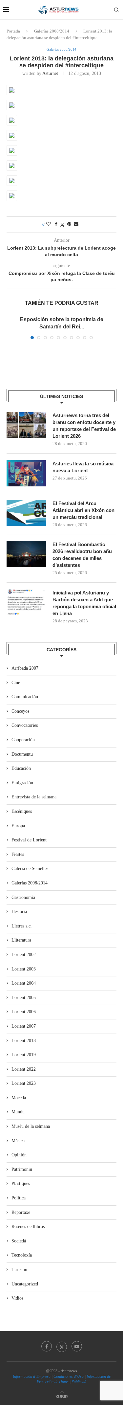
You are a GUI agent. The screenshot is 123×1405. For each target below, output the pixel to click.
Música (18, 1140)
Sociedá (18, 1240)
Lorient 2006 (23, 1011)
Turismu (19, 1269)
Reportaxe (20, 1212)
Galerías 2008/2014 (51, 31)
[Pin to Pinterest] (69, 224)
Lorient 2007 (23, 1026)
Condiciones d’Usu (68, 1376)
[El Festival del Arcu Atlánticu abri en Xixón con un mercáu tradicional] (26, 513)
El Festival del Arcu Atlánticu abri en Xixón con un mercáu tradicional (83, 510)
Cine (15, 682)
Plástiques (20, 1183)
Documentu (22, 754)
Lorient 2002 (23, 954)
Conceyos (20, 711)
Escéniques (21, 811)
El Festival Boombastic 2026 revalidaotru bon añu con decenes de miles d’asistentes (82, 555)
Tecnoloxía (21, 1255)
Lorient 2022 (23, 1069)
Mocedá (18, 1097)
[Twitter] (61, 1346)
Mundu (18, 1111)
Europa (18, 825)
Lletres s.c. (21, 926)
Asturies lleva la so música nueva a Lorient (82, 467)
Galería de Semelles (29, 868)
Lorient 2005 (23, 997)
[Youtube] (77, 1346)
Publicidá (79, 1381)
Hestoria (19, 911)
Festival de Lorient (29, 839)
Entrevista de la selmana (33, 796)
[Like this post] (48, 224)
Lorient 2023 (23, 1083)
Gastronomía (23, 897)
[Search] (116, 9)
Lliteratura (21, 940)
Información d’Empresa (32, 1376)
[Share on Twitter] (62, 225)
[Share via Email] (76, 224)
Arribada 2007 (24, 668)
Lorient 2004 (23, 983)
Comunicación (24, 696)
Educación (21, 768)
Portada (13, 31)
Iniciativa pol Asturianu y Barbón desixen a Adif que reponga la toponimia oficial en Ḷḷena (84, 603)
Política (18, 1197)
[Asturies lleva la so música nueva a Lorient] (26, 473)
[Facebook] (46, 1346)
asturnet (50, 73)
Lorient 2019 (23, 1054)
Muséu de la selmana (30, 1126)
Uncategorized (24, 1284)
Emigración (22, 782)
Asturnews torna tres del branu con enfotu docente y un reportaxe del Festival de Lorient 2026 (84, 426)
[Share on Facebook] (56, 224)
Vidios (17, 1298)
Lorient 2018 (23, 1040)
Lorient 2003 (23, 969)
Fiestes (17, 854)
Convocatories (24, 725)
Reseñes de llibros (28, 1226)
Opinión (19, 1154)
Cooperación (23, 739)
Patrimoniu (21, 1169)
